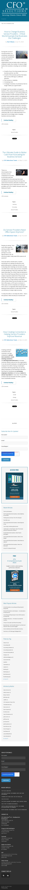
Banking (6, 669)
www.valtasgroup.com (6, 863)
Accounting (7, 645)
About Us (6, 642)
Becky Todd (7, 695)
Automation (7, 664)
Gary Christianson (8, 714)
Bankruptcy (7, 671)
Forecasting (14, 207)
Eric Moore (6, 711)
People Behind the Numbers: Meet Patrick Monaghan (12, 533)
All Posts (14, 423)
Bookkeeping (7, 676)
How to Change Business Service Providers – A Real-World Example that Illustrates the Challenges (14, 34)
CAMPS (6, 699)
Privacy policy (4, 887)
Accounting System (8, 650)
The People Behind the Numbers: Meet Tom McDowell (13, 545)
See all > (6, 679)
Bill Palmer (6, 697)
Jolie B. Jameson (7, 724)
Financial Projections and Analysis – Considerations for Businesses (14, 611)
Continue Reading (8, 120)
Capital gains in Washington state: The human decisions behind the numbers (13, 529)
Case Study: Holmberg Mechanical (11, 526)
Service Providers (14, 132)
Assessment (7, 659)
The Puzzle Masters (8, 511)
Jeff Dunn (6, 719)
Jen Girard (6, 721)
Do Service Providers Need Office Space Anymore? (14, 230)
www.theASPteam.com (6, 855)
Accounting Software (9, 647)
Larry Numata (7, 736)
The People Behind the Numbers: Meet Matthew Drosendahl (14, 514)
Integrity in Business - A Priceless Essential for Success (13, 619)
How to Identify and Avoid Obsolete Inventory (13, 629)
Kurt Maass (10, 42)
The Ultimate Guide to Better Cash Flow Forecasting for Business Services (14, 154)
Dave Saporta (7, 709)
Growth (14, 394)
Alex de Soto (7, 690)
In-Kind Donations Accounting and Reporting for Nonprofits (14, 607)
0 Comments (5, 124)
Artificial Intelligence (8, 657)
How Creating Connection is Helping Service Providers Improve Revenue (14, 334)
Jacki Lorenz (7, 716)
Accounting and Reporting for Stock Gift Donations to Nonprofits (14, 615)
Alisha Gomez (7, 692)
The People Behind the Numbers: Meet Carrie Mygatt (13, 537)
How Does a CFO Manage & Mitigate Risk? (12, 631)
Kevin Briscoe (7, 726)
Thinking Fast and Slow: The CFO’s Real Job (12, 517)
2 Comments (5, 303)
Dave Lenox (7, 707)
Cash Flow (15, 204)
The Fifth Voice (7, 520)
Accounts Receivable (9, 652)
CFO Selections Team (10, 160)
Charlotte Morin (7, 704)
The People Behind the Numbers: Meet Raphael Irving (14, 523)
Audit (5, 662)
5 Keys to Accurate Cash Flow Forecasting (12, 622)
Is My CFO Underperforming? (10, 548)
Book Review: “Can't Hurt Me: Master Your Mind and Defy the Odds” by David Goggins (14, 625)
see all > (6, 738)
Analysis (6, 654)
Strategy (14, 397)
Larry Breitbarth (7, 733)
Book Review (7, 674)
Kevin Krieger (7, 729)
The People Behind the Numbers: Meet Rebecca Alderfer (14, 541)
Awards (6, 667)
